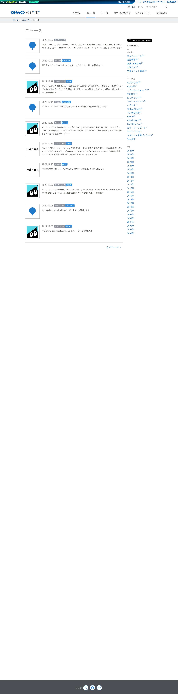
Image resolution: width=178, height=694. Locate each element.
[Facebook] (133, 7)
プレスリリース (60, 40)
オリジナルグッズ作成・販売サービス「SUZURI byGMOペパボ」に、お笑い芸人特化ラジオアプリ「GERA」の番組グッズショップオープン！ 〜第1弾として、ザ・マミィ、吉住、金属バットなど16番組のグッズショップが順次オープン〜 (82, 130)
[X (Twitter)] (129, 7)
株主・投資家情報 (122, 13)
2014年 (130, 195)
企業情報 (77, 13)
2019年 (130, 177)
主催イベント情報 (137, 71)
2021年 (130, 169)
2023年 (130, 162)
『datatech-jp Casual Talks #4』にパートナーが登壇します (65, 210)
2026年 (130, 150)
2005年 (130, 229)
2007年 (130, 222)
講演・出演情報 (59, 206)
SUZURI (69, 81)
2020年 (130, 173)
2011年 (130, 207)
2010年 (130, 210)
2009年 (130, 214)
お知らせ (58, 61)
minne (68, 143)
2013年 (130, 199)
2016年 (130, 188)
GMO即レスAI (134, 124)
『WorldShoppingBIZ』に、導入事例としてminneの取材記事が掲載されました (73, 169)
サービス (104, 13)
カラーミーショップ (138, 90)
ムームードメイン (136, 101)
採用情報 (160, 13)
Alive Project (134, 120)
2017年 (130, 184)
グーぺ (131, 116)
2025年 (130, 154)
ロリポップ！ (134, 97)
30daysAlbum (134, 109)
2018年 (130, 180)
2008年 (130, 218)
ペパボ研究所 (134, 112)
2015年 (130, 192)
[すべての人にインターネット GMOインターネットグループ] (160, 2)
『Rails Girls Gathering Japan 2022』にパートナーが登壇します (67, 231)
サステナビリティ (143, 13)
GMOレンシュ (134, 131)
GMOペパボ (66, 61)
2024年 (130, 158)
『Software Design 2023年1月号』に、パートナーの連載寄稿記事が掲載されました (75, 106)
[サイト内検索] (166, 7)
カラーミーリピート (137, 127)
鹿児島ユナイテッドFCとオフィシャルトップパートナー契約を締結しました (73, 65)
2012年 (130, 203)
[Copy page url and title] (99, 687)
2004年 (130, 233)
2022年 (130, 165)
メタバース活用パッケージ (140, 135)
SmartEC (131, 139)
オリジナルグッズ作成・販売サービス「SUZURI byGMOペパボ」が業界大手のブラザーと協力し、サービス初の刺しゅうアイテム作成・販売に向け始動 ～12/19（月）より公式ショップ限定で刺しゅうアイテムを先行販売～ (82, 89)
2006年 (130, 225)
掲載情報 (58, 102)
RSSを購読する (134, 45)
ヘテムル (132, 105)
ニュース (91, 13)
